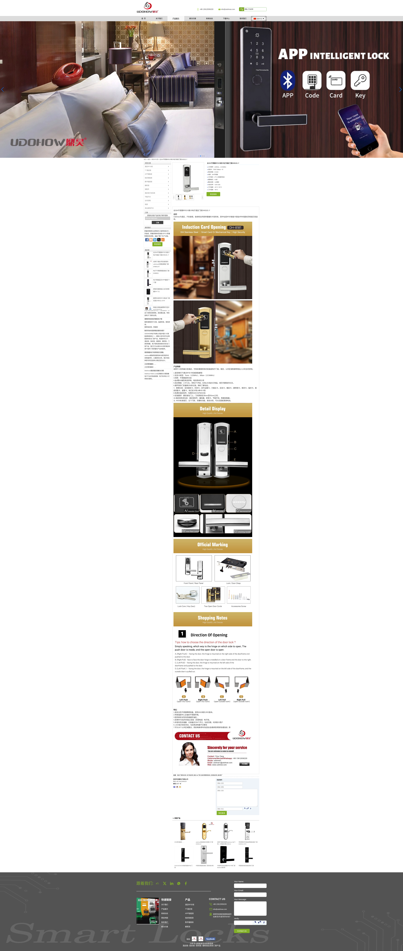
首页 (145, 159)
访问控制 (148, 200)
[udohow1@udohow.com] (180, 787)
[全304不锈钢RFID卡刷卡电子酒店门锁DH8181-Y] (188, 178)
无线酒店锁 (214, 775)
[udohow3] (174, 787)
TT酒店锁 (148, 170)
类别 (149, 159)
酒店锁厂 (220, 775)
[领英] (155, 239)
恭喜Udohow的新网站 (152, 349)
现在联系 (157, 244)
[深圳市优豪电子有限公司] (148, 13)
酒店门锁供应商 (181, 775)
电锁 (146, 204)
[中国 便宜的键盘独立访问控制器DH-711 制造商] (148, 259)
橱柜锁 (147, 185)
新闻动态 (209, 18)
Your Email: (239, 890)
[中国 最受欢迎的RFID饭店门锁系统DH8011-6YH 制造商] (148, 268)
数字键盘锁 (148, 181)
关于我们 (159, 18)
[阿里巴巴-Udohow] (163, 239)
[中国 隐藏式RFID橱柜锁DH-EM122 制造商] (148, 287)
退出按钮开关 (149, 208)
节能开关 (148, 197)
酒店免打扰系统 (150, 193)
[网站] (159, 239)
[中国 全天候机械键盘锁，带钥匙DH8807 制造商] (148, 305)
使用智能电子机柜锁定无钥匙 (154, 319)
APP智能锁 (148, 174)
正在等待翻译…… (150, 331)
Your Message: (240, 899)
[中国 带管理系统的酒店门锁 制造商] (148, 296)
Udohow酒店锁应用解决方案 (154, 338)
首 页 (143, 18)
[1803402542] (177, 787)
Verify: (236, 918)
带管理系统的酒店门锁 (160, 293)
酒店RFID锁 (155, 159)
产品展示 (176, 18)
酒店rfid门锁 (197, 775)
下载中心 (226, 18)
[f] (201, 89)
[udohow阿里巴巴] (201, 939)
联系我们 (243, 18)
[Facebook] (147, 239)
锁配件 (147, 189)
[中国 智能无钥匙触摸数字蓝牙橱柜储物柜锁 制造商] (148, 277)
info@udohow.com (228, 9)
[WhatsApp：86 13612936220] (151, 239)
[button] (400, 89)
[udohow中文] (210, 939)
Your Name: (239, 882)
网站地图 (164, 918)
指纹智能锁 (148, 178)
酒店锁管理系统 (205, 775)
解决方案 (192, 18)
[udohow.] (194, 939)
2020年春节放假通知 (151, 377)
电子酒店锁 (190, 775)
